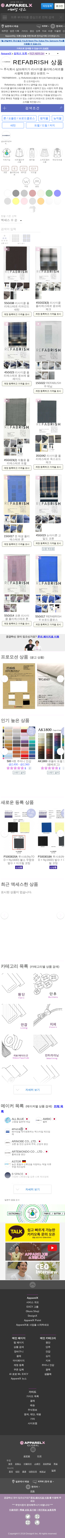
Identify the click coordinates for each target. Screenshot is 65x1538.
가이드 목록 (32, 1396)
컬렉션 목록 (20, 53)
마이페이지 (19, 1360)
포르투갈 (47, 1464)
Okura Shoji (32, 1311)
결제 (18, 1356)
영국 (10, 1464)
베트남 (43, 1472)
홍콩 (24, 1472)
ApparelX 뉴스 (19, 1378)
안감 (48, 1351)
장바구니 (18, 1351)
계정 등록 (19, 1365)
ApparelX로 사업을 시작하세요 (32, 1324)
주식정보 (32, 1409)
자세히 (46, 48)
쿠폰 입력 (19, 1369)
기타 (32, 1418)
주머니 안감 (48, 1365)
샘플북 (47, 1374)
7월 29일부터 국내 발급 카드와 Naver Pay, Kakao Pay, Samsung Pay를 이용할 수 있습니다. (32, 42)
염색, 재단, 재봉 (32, 1414)
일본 (53, 1470)
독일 (56, 1464)
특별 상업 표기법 (28, 1510)
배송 (32, 1405)
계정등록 (47, 6)
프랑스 (18, 1464)
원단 (48, 1342)
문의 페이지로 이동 (48, 636)
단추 (48, 1347)
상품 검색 (19, 1347)
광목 (48, 1369)
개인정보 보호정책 (47, 1510)
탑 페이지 (19, 1342)
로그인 (59, 6)
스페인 (37, 1464)
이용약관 (13, 1510)
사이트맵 (32, 1423)
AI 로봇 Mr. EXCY (18, 1374)
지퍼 (48, 1360)
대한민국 (33, 1472)
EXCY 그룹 (32, 1306)
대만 (18, 1472)
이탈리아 (28, 1464)
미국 (39, 1456)
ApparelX (6, 53)
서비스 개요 (32, 1302)
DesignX (32, 1315)
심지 (48, 1356)
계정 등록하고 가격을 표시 (16, 314)
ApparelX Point (32, 1320)
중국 (11, 1472)
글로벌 (26, 1456)
